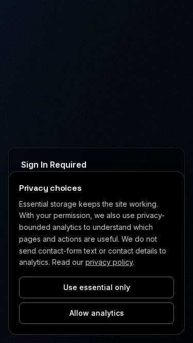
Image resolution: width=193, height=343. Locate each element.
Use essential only (96, 287)
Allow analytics (96, 313)
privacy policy (109, 262)
